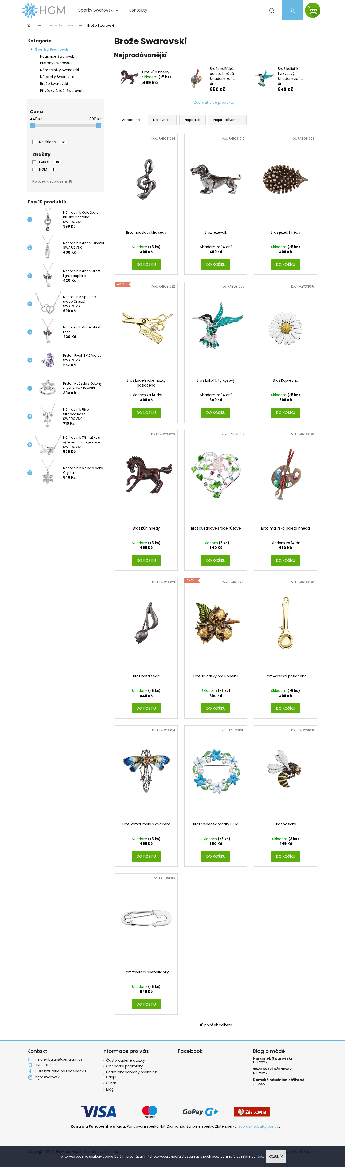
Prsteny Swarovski (56, 62)
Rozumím (276, 1156)
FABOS (49, 162)
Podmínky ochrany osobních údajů (131, 1075)
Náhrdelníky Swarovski (59, 69)
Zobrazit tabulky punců (258, 1126)
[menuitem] (98, 10)
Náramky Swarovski (57, 76)
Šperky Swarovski (52, 49)
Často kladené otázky (125, 1060)
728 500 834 (46, 1065)
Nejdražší (192, 119)
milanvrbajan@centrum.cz (58, 1059)
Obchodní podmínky (124, 1066)
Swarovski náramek (272, 1069)
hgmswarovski (47, 1077)
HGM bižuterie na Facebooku (60, 1071)
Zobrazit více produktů (214, 102)
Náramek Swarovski (272, 1058)
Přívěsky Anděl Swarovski (62, 90)
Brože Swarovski (54, 83)
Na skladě (52, 142)
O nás (111, 1083)
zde (260, 1156)
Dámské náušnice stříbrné (278, 1080)
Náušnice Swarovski (57, 56)
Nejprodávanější (227, 119)
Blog (110, 1089)
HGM (46, 169)
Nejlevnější (162, 119)
